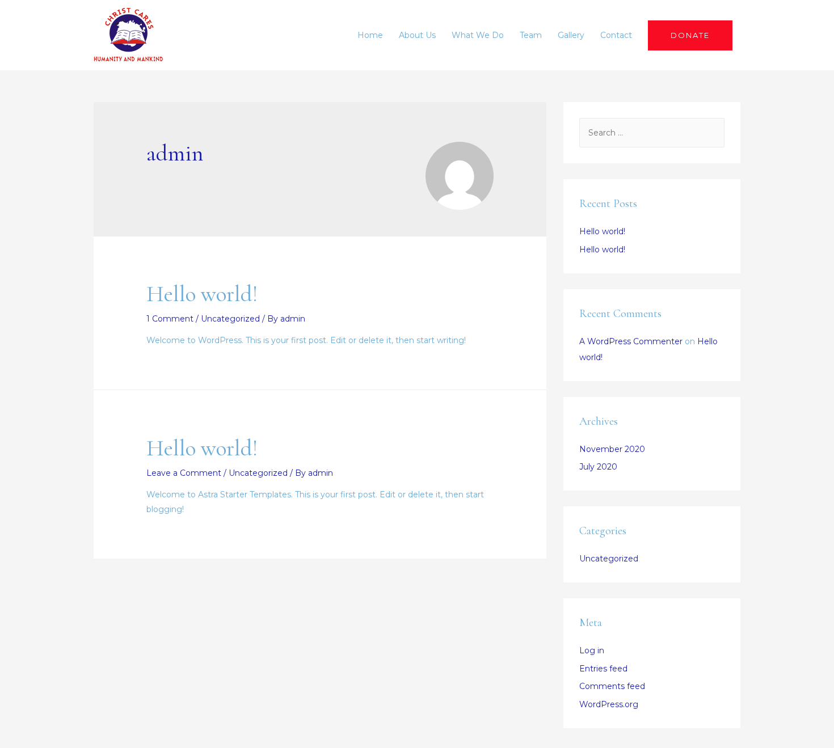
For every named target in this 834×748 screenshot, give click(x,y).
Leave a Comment (183, 473)
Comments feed (612, 686)
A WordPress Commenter (631, 341)
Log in (591, 650)
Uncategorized (230, 319)
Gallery (571, 35)
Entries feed (603, 669)
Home (370, 35)
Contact (616, 35)
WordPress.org (608, 704)
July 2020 (598, 467)
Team (531, 35)
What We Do (478, 35)
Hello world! (202, 293)
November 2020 (612, 449)
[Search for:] (652, 133)
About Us (417, 35)
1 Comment (169, 319)
